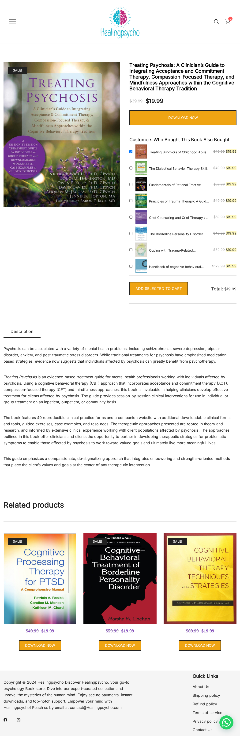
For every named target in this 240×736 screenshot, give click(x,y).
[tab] (22, 332)
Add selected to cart (158, 288)
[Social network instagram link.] (18, 719)
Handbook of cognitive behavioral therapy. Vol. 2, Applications (175, 267)
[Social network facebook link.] (5, 719)
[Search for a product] (216, 21)
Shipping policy (206, 695)
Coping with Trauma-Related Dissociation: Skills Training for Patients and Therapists (179, 250)
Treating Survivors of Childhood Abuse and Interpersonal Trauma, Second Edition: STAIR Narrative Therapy (178, 152)
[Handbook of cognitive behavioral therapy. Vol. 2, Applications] (141, 266)
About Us (201, 686)
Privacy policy (205, 721)
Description (22, 331)
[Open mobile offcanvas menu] (12, 21)
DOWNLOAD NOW (183, 117)
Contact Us (202, 729)
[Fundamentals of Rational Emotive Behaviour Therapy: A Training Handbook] (141, 184)
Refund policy (205, 704)
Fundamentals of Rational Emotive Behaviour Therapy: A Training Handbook (175, 185)
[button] (226, 722)
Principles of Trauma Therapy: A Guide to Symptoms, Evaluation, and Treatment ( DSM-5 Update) (178, 201)
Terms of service (207, 712)
